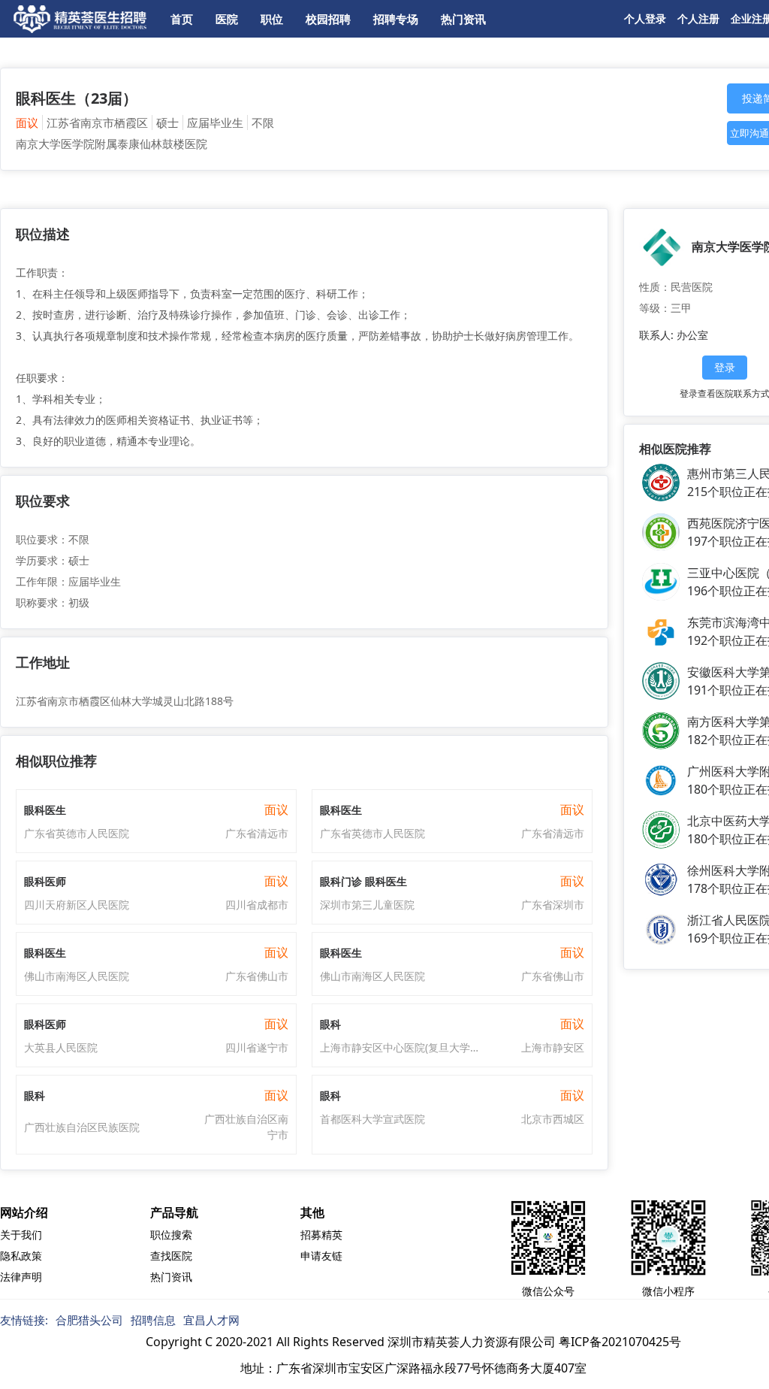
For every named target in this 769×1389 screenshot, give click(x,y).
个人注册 (698, 18)
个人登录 (645, 18)
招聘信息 (153, 1319)
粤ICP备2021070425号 (620, 1341)
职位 (272, 18)
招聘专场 (395, 18)
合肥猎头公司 (89, 1319)
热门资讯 (463, 18)
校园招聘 (328, 18)
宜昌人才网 (211, 1319)
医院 (227, 18)
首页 (181, 18)
